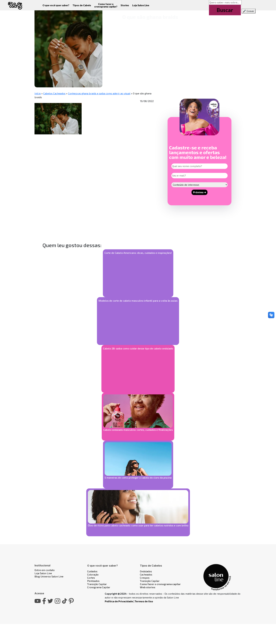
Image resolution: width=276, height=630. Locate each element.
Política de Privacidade (119, 601)
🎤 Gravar (248, 10)
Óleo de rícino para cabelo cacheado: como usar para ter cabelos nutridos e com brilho (138, 525)
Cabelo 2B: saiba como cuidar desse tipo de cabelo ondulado (138, 348)
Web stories (147, 587)
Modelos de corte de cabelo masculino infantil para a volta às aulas (138, 300)
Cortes (91, 577)
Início (37, 93)
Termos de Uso (144, 601)
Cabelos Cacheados (54, 93)
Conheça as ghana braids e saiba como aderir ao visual (99, 93)
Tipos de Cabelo (82, 5)
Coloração (93, 574)
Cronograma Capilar (98, 587)
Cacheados (146, 574)
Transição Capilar (97, 584)
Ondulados (146, 571)
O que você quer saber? (55, 5)
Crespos (145, 577)
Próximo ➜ (199, 192)
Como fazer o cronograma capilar (160, 584)
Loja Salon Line (140, 5)
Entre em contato (44, 569)
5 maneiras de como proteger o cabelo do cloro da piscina (138, 477)
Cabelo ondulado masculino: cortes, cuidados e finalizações (138, 429)
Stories (125, 5)
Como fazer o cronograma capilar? (105, 5)
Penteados (93, 580)
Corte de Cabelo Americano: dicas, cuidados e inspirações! (138, 252)
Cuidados (92, 571)
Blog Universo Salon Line (48, 576)
